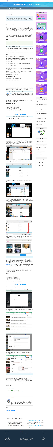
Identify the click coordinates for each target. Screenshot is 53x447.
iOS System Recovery (7, 439)
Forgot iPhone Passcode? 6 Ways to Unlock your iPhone (26, 438)
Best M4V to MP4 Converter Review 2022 (13, 390)
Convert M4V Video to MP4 (40, 162)
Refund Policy (43, 438)
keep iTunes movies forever (18, 110)
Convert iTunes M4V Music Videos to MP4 (42, 113)
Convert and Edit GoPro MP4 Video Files (41, 147)
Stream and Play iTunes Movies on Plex (41, 118)
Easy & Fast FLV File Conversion (40, 152)
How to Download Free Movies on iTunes (42, 104)
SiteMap (43, 439)
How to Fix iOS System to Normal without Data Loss (26, 439)
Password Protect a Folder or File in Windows (25, 433)
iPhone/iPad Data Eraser (8, 440)
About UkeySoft (44, 433)
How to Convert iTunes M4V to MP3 (41, 121)
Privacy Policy (43, 437)
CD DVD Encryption (7, 437)
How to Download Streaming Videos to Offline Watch (33, 420)
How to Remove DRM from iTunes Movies (42, 99)
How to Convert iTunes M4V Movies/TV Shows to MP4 (15, 391)
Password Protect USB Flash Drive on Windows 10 (26, 437)
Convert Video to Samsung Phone (41, 151)
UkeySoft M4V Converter (9, 93)
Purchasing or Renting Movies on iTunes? (42, 108)
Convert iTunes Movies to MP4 (40, 161)
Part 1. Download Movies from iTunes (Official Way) (13, 41)
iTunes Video (10, 8)
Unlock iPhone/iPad (7, 438)
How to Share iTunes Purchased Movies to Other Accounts (34, 425)
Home (7, 8)
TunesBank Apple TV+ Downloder (10, 264)
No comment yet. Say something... (10, 410)
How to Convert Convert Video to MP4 (24, 440)
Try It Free (15, 114)
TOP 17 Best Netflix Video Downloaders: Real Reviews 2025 (15, 424)
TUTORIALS (22, 431)
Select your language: (8, 14)
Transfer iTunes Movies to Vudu (40, 159)
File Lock (6, 433)
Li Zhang (12, 397)
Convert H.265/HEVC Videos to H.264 (41, 141)
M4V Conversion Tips (39, 124)
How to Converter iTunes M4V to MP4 (41, 109)
